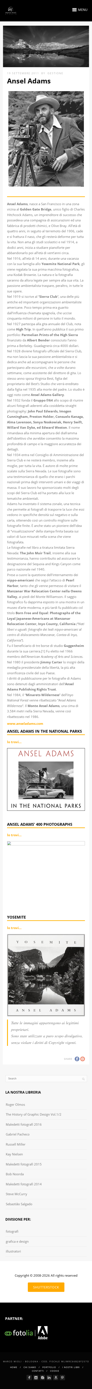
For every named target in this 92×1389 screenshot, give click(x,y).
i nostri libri (71, 1367)
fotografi (12, 1231)
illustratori (13, 1251)
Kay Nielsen (14, 1154)
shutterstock (46, 1287)
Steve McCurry (16, 1194)
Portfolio (49, 1367)
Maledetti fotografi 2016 (24, 1124)
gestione (55, 73)
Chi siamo (30, 1367)
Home (13, 1367)
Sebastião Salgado (19, 1204)
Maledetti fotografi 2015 (24, 1164)
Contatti (38, 1370)
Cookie (54, 1370)
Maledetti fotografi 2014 (24, 1184)
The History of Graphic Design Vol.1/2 (33, 1114)
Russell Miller (15, 1144)
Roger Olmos (15, 1104)
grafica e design (17, 1241)
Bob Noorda (15, 1174)
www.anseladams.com (25, 723)
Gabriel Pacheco (18, 1134)
